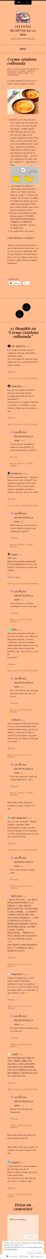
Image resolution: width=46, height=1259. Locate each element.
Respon (34, 378)
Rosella (16, 473)
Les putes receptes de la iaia (23, 30)
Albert (15, 1162)
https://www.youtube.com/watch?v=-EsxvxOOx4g (21, 563)
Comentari (30, 1237)
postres (22, 71)
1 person (17, 577)
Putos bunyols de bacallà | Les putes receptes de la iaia (21, 805)
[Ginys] (19, 3)
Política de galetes (12, 1249)
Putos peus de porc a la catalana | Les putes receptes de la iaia (22, 1149)
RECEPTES (11, 73)
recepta (31, 71)
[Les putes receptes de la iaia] (23, 16)
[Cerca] (27, 3)
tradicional (23, 73)
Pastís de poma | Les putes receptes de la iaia (21, 1136)
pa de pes (23, 203)
